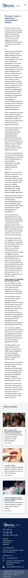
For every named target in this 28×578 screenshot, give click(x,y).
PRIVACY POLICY (8, 574)
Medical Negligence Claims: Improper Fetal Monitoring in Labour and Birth (13, 499)
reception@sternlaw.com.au (15, 567)
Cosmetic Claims (9, 465)
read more (8, 443)
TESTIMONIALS (8, 540)
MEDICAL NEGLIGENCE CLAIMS (13, 550)
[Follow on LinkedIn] (7, 532)
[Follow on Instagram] (11, 532)
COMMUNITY (7, 542)
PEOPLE (5, 539)
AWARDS (6, 544)
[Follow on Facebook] (4, 532)
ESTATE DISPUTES (9, 552)
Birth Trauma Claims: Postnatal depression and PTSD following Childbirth (12, 431)
